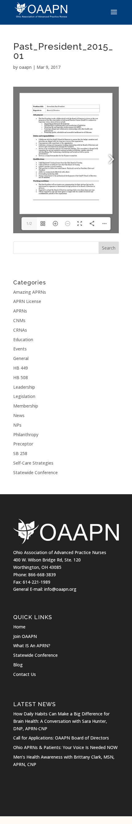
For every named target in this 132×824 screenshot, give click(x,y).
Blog (18, 665)
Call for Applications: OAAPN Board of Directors (61, 738)
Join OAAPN (25, 636)
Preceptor (23, 444)
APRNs (20, 311)
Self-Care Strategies (33, 463)
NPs (17, 425)
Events (20, 349)
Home (19, 627)
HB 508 (20, 377)
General (21, 358)
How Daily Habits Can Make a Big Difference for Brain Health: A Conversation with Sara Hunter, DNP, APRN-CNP (61, 721)
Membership (25, 406)
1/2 (29, 223)
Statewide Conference (35, 472)
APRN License (27, 301)
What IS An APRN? (31, 645)
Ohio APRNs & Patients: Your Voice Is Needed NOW (65, 747)
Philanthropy (25, 434)
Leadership (24, 387)
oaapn (25, 67)
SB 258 (20, 453)
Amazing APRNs (29, 292)
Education (23, 339)
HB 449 (20, 368)
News (19, 415)
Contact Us (24, 674)
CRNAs (20, 330)
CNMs (19, 320)
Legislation (24, 396)
